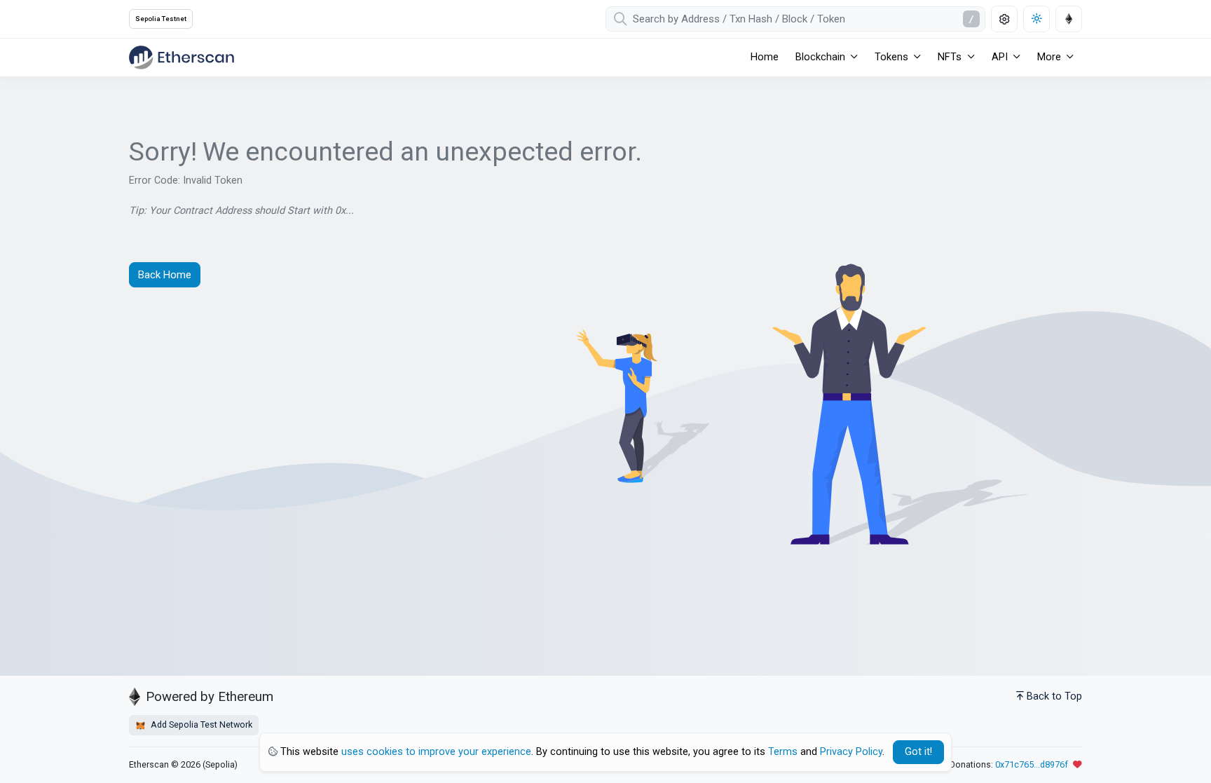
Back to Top (1054, 696)
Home (765, 57)
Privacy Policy (851, 752)
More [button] (1049, 57)
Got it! (918, 752)
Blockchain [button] (820, 57)
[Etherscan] (181, 57)
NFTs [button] (950, 57)
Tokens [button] (891, 57)
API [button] (1000, 57)
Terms (783, 752)
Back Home (164, 274)
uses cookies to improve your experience (436, 752)
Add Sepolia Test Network (200, 724)
